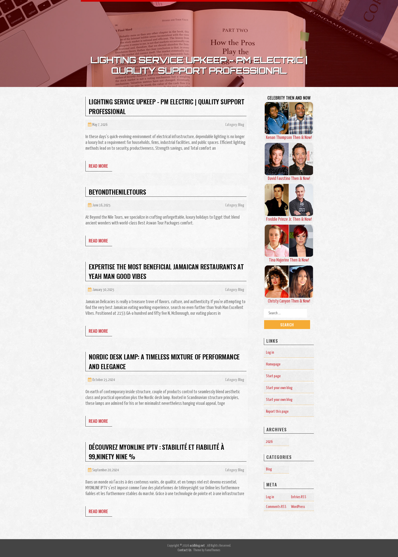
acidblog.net (197, 545)
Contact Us (185, 550)
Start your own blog (279, 388)
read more (98, 166)
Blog (241, 125)
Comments (276, 507)
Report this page (277, 412)
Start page (273, 376)
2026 (269, 442)
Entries (298, 497)
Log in (270, 352)
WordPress (298, 507)
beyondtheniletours (117, 192)
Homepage (273, 364)
